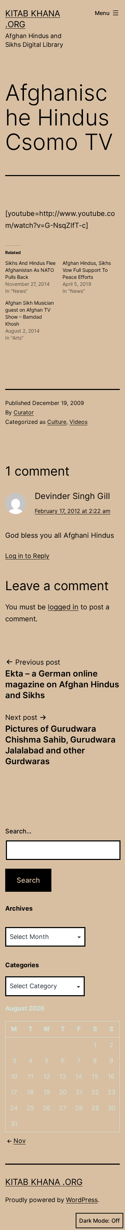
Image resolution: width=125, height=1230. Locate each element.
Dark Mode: (94, 1220)
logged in (63, 607)
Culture (56, 421)
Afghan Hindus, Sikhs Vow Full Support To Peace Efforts (86, 270)
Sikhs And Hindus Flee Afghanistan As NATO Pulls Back (30, 270)
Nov (20, 1140)
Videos (78, 421)
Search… (18, 831)
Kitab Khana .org (44, 1182)
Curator (24, 412)
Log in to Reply (27, 555)
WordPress (82, 1199)
